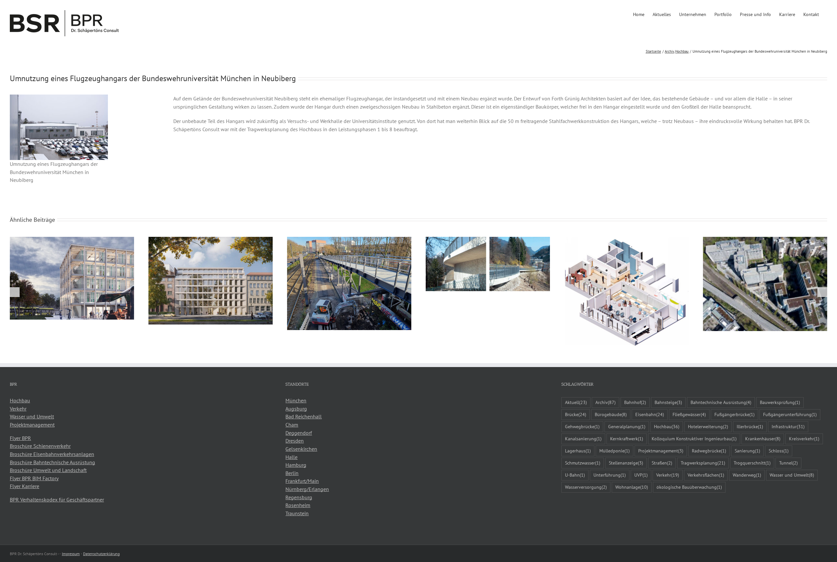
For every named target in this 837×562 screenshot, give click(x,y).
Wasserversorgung (586, 487)
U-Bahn (575, 475)
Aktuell (576, 402)
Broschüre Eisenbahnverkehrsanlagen (52, 454)
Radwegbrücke (709, 451)
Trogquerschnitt (752, 463)
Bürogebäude (611, 414)
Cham (291, 424)
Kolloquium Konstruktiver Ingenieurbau (694, 438)
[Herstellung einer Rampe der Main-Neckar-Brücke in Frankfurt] (349, 240)
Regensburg (298, 497)
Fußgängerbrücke (734, 414)
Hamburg (295, 465)
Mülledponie (614, 451)
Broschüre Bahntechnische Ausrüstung (52, 462)
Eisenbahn (649, 414)
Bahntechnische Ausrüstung (721, 402)
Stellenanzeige (626, 463)
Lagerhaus (578, 451)
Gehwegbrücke (582, 426)
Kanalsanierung (583, 438)
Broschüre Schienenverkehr (40, 446)
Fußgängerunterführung (790, 414)
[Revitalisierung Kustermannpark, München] (765, 240)
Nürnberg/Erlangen (307, 489)
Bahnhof (635, 402)
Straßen (662, 463)
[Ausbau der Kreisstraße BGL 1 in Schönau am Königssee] (488, 240)
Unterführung (609, 475)
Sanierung (747, 451)
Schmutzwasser (582, 463)
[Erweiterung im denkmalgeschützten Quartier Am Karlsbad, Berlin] (210, 240)
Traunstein (297, 513)
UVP (641, 475)
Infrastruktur (788, 426)
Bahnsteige (668, 402)
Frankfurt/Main (302, 481)
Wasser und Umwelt (32, 416)
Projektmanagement (32, 424)
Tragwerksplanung (703, 463)
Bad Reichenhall (303, 416)
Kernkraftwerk (626, 438)
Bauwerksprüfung (780, 402)
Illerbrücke (750, 426)
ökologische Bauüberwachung (689, 487)
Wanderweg (747, 475)
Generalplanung (626, 426)
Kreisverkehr (804, 438)
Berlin (292, 473)
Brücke (575, 414)
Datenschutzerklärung (101, 553)
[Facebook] (12, 524)
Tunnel (788, 463)
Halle (291, 457)
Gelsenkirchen (301, 449)
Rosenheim (297, 505)
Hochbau (20, 400)
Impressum (71, 553)
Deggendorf (298, 433)
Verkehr (18, 408)
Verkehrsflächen (706, 475)
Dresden (294, 440)
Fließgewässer (689, 414)
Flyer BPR (20, 438)
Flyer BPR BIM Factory (34, 478)
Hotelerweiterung (708, 426)
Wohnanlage (631, 487)
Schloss (779, 451)
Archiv (605, 402)
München (295, 400)
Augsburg (296, 408)
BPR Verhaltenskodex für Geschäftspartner (57, 499)
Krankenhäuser (762, 438)
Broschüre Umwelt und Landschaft (48, 470)
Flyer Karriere (24, 486)
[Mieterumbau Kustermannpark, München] (626, 240)
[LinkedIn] (21, 524)
